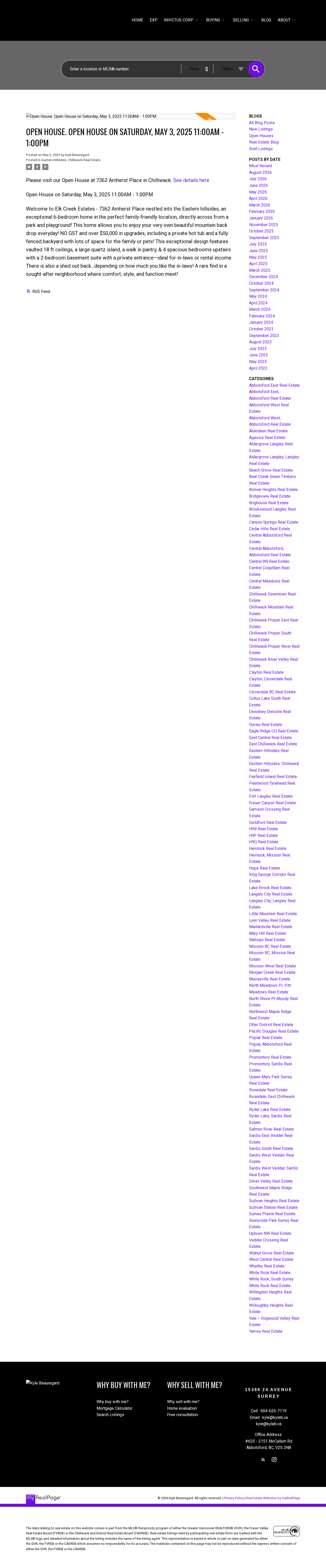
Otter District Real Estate (271, 1024)
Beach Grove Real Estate (271, 470)
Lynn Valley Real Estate (270, 920)
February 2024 (262, 316)
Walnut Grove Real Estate (271, 1253)
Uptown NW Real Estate (270, 1233)
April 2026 (258, 198)
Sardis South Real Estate (271, 1148)
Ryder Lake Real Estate (270, 1109)
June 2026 (258, 185)
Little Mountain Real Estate (273, 913)
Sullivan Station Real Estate (273, 1207)
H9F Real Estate (263, 835)
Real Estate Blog (264, 142)
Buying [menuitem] (213, 20)
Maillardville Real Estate (270, 926)
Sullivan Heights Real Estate (274, 1200)
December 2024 (263, 276)
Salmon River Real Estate (271, 1129)
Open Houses (261, 135)
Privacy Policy (234, 1498)
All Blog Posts (262, 122)
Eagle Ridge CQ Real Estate (273, 731)
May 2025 (258, 257)
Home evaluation (182, 1408)
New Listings (261, 129)
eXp (153, 20)
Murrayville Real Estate (269, 979)
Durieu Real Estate (265, 724)
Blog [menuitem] (266, 20)
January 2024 (261, 322)
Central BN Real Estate (269, 561)
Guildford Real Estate (268, 822)
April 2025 (258, 263)
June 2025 (258, 250)
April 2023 (258, 368)
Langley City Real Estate (270, 894)
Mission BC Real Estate (270, 946)
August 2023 (260, 342)
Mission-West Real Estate (272, 966)
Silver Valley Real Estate (271, 1181)
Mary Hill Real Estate (267, 933)
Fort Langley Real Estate (271, 796)
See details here (191, 180)
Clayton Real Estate (266, 672)
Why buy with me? (113, 1401)
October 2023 (261, 329)
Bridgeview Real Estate (270, 496)
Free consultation (182, 1414)
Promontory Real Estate (270, 1057)
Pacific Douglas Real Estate (273, 1031)
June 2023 (258, 355)
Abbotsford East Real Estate (274, 385)
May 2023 (258, 361)
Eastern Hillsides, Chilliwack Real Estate (71, 160)
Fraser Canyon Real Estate (272, 802)
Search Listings (110, 1414)
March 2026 (259, 205)
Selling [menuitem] (241, 20)
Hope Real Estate (264, 868)
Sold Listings (261, 148)
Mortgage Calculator (114, 1408)
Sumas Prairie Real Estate (272, 1213)
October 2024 (261, 283)
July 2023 (258, 348)
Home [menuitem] (137, 20)
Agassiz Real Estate (267, 437)
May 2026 (258, 192)
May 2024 (258, 296)
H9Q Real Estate (263, 841)
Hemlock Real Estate (267, 848)
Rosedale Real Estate (268, 1089)
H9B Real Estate (263, 828)
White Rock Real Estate (270, 1272)
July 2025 (258, 244)
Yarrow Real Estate (265, 1331)
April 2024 (258, 303)
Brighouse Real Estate (269, 502)
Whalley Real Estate (266, 1266)
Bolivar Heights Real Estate (273, 489)
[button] (263, 1459)
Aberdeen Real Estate (268, 431)
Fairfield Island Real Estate (273, 776)
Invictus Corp (178, 20)
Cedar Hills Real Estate (269, 528)
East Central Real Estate (270, 737)
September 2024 (264, 290)
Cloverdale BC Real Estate (272, 692)
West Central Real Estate (271, 1259)
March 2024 (259, 309)
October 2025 (261, 231)
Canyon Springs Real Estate (273, 522)
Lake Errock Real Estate (270, 887)
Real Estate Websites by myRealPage (273, 1498)
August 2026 (260, 172)
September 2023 (264, 335)
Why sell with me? (183, 1401)
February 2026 (262, 211)
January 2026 (261, 218)
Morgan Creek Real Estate (272, 972)
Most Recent (260, 165)
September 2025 (264, 237)
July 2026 (258, 178)
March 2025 (259, 270)
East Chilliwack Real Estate (273, 744)
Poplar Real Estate (265, 1037)
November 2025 (263, 224)
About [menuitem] (284, 20)
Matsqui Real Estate (267, 939)
